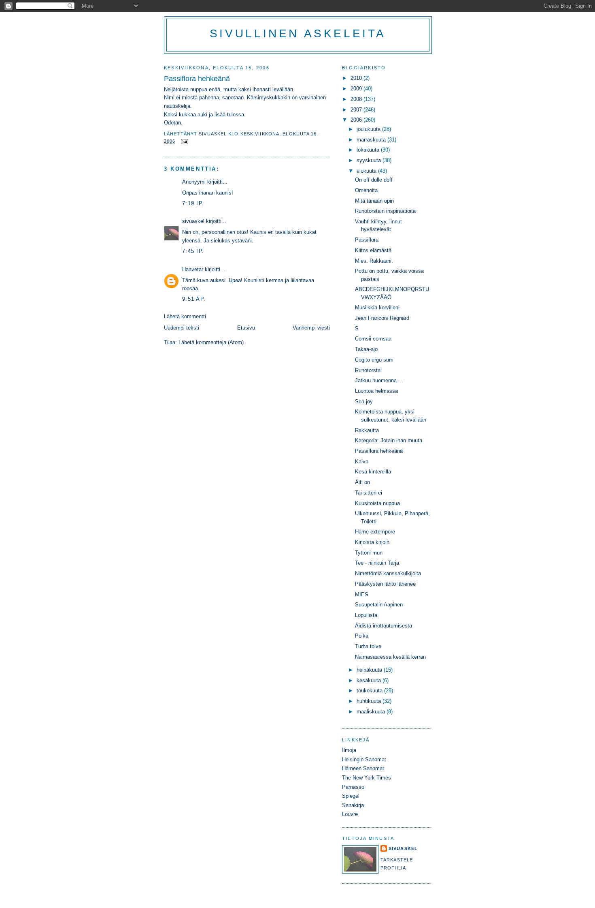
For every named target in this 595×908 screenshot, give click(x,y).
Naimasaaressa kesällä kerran (390, 657)
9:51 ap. (194, 299)
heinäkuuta (370, 670)
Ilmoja (349, 750)
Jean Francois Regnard (382, 318)
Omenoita (366, 190)
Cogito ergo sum (374, 360)
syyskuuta (369, 160)
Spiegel (350, 796)
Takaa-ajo (366, 349)
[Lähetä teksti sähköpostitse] (184, 141)
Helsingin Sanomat (364, 759)
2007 (357, 110)
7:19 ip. (193, 203)
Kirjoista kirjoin (372, 542)
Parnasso (353, 787)
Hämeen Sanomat (363, 768)
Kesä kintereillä (373, 472)
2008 (357, 99)
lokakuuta (369, 150)
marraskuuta (372, 140)
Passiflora (366, 240)
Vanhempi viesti (311, 328)
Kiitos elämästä (373, 250)
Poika (361, 636)
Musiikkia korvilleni (377, 307)
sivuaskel (193, 221)
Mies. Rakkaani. (374, 261)
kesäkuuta (369, 680)
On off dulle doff (374, 180)
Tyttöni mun (368, 553)
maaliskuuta (372, 712)
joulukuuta (369, 129)
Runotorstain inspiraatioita (385, 211)
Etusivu (246, 328)
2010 (357, 78)
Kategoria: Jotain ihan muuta (388, 440)
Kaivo (361, 461)
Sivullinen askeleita (298, 33)
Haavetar (192, 269)
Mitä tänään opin (374, 201)
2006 (357, 120)
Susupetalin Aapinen (379, 605)
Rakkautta (367, 430)
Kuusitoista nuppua (377, 503)
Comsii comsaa (373, 339)
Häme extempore (375, 532)
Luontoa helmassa (376, 391)
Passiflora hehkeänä (379, 451)
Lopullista (366, 615)
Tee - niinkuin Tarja (377, 563)
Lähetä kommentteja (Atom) (211, 342)
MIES (361, 594)
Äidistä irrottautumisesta (383, 626)
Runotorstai (368, 370)
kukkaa (188, 114)
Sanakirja (353, 805)
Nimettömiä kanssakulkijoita (388, 573)
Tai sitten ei (368, 493)
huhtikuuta (369, 701)
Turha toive (368, 646)
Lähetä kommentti (185, 316)
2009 (357, 89)
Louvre (350, 814)
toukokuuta (370, 690)
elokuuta (367, 171)
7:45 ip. (193, 251)
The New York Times (366, 778)
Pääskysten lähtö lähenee (385, 584)
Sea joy (364, 401)
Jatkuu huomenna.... (379, 380)
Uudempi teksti (181, 328)
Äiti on (362, 482)
